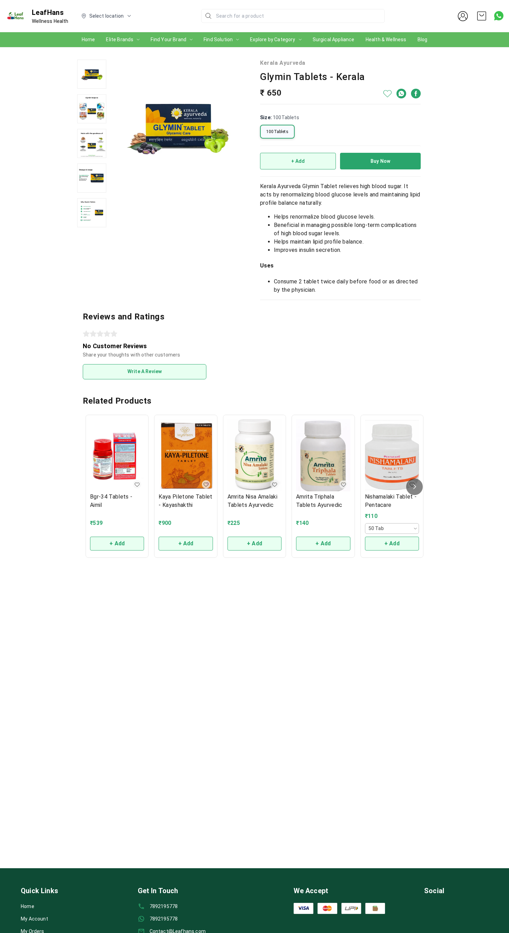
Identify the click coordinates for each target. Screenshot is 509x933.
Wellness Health (50, 21)
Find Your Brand (168, 39)
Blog (423, 39)
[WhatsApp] (401, 93)
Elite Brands (119, 39)
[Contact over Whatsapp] (498, 15)
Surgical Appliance (334, 39)
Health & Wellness (386, 39)
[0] (481, 16)
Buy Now (380, 161)
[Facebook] (416, 93)
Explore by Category (272, 39)
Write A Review (144, 371)
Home (88, 39)
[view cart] (481, 16)
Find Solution (218, 39)
